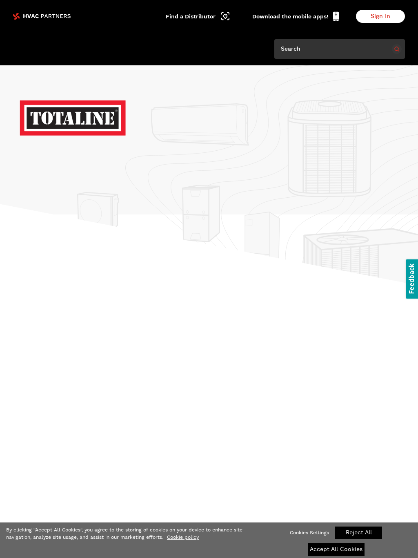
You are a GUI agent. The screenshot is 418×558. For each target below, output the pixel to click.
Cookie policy (183, 537)
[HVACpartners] (42, 16)
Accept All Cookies (336, 549)
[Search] (397, 49)
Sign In (380, 16)
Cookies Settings (309, 533)
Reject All (359, 532)
